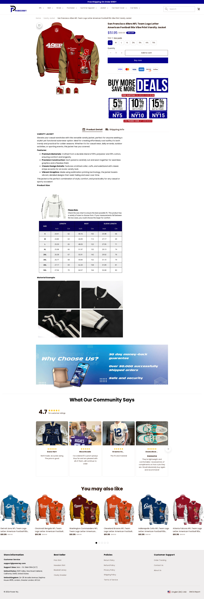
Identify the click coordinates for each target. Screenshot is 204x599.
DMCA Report (194, 592)
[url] (15, 563)
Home (38, 18)
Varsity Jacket (49, 18)
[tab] (96, 543)
